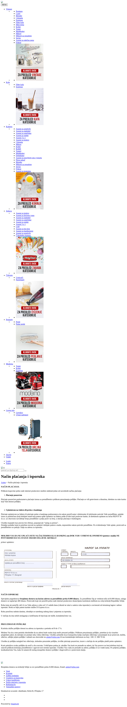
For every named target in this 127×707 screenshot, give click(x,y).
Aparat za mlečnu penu (25, 40)
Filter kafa (20, 22)
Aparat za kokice (22, 140)
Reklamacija (11, 684)
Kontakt (9, 673)
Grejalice (19, 413)
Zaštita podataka (12, 676)
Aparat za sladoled (23, 131)
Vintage (9, 9)
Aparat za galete (22, 135)
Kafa (8, 82)
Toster (18, 29)
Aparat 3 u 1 (21, 138)
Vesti (8, 671)
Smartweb (15, 704)
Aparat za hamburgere (24, 231)
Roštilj (18, 149)
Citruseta (19, 18)
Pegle (18, 322)
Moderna (9, 364)
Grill (17, 227)
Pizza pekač (20, 160)
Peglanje (9, 320)
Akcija (8, 455)
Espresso (19, 20)
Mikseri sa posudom (24, 36)
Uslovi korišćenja (13, 680)
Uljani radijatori (22, 415)
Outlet (8, 457)
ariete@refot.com (53, 637)
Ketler (18, 27)
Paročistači (20, 280)
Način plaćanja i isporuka (16, 682)
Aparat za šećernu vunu (25, 215)
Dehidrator (20, 156)
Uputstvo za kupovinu (14, 678)
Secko (18, 38)
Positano (19, 11)
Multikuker (20, 31)
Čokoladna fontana (23, 235)
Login (8, 461)
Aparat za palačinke (23, 133)
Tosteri (18, 151)
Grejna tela (10, 410)
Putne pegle (20, 324)
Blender (19, 16)
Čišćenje (9, 275)
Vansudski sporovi (13, 687)
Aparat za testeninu (23, 171)
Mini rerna (20, 25)
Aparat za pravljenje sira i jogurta (29, 158)
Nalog (8, 463)
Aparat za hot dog (23, 229)
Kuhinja (9, 127)
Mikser (18, 34)
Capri (18, 13)
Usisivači (19, 277)
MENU (4, 5)
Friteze (18, 42)
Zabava (9, 211)
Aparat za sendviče (23, 129)
